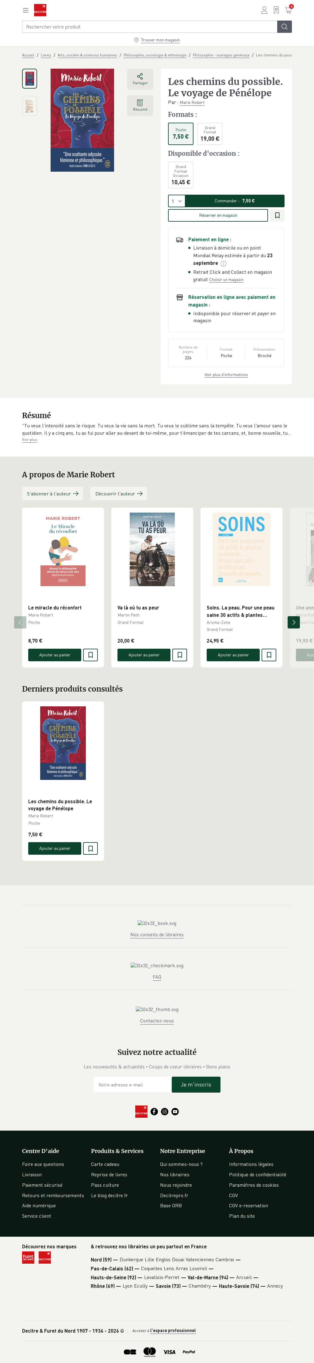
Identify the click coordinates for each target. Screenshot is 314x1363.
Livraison (32, 1174)
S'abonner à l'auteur (49, 494)
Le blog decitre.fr (109, 1195)
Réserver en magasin (218, 215)
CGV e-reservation (248, 1205)
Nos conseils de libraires (157, 934)
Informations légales (251, 1164)
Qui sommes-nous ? (181, 1164)
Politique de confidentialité (257, 1174)
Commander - (235, 200)
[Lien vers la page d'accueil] (40, 10)
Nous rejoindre (176, 1185)
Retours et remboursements (53, 1195)
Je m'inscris (196, 1084)
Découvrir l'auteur (115, 494)
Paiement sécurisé (42, 1185)
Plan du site (242, 1216)
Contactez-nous (157, 1020)
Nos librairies (175, 1174)
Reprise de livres (109, 1174)
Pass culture (105, 1185)
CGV (233, 1195)
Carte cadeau (105, 1164)
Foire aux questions (43, 1164)
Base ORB (171, 1205)
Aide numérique (39, 1205)
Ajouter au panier (55, 654)
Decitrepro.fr (174, 1195)
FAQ (157, 977)
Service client (36, 1216)
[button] (157, 429)
